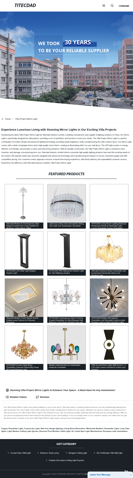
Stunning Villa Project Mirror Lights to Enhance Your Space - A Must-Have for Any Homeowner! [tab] (62, 390)
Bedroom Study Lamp (49, 453)
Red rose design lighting (52, 428)
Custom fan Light (32, 428)
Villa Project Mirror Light (26, 119)
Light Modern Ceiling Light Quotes (22, 431)
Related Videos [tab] (18, 397)
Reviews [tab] (44, 397)
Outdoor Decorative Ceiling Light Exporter (66, 460)
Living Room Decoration (74, 428)
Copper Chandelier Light (12, 428)
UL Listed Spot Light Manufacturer (86, 431)
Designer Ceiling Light (78, 453)
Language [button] (124, 6)
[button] (104, 6)
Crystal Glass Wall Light (21, 453)
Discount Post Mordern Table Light (54, 431)
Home (8, 119)
